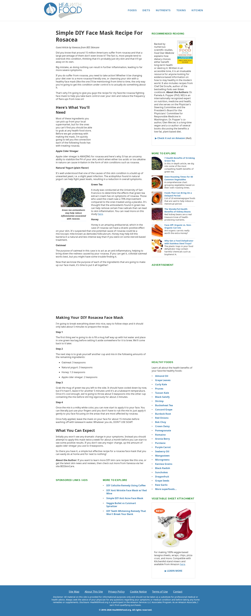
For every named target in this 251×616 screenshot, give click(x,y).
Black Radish (162, 468)
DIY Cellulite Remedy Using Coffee (126, 485)
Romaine (160, 434)
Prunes (159, 388)
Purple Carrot (163, 447)
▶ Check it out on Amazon (170, 138)
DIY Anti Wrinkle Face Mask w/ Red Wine (126, 492)
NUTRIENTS (163, 10)
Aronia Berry (162, 438)
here (100, 214)
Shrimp (159, 401)
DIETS (146, 10)
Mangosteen (162, 455)
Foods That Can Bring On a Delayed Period (178, 194)
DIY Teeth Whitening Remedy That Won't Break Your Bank (126, 512)
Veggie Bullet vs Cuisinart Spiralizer (121, 505)
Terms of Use (160, 591)
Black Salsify (162, 397)
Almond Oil (161, 376)
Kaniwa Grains (163, 464)
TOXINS (181, 10)
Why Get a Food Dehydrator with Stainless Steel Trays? (178, 242)
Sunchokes (161, 472)
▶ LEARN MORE (173, 570)
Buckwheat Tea (164, 405)
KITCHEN (197, 10)
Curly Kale (161, 384)
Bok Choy (160, 422)
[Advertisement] (121, 124)
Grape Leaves (163, 380)
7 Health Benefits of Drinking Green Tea (179, 159)
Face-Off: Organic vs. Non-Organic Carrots (177, 226)
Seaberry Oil (162, 451)
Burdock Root (163, 413)
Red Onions (161, 417)
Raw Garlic (161, 484)
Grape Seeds (162, 480)
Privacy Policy (116, 591)
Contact (177, 591)
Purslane (160, 443)
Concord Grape (163, 409)
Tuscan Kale (162, 392)
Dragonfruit (162, 476)
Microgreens (162, 459)
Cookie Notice (138, 591)
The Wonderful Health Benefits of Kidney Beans (177, 210)
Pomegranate (163, 430)
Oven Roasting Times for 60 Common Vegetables (178, 178)
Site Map (74, 591)
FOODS (132, 10)
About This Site (94, 591)
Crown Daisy (162, 426)
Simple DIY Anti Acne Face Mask (124, 498)
